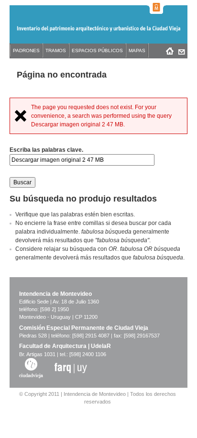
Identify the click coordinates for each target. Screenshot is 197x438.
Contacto (181, 51)
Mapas (137, 50)
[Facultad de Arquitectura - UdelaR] (71, 368)
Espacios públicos (97, 50)
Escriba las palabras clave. (46, 149)
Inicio (169, 51)
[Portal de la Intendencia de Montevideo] (156, 7)
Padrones (26, 50)
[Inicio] (98, 32)
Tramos (55, 50)
